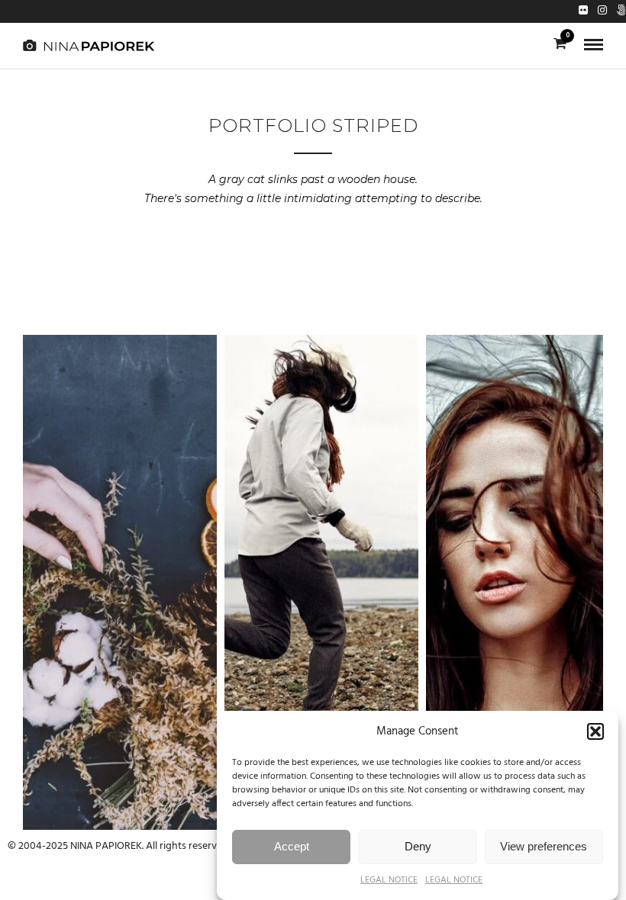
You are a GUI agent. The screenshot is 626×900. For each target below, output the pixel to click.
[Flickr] (583, 11)
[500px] (621, 11)
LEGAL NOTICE (389, 880)
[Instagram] (602, 11)
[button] (595, 731)
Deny (418, 846)
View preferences (543, 846)
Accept (291, 846)
